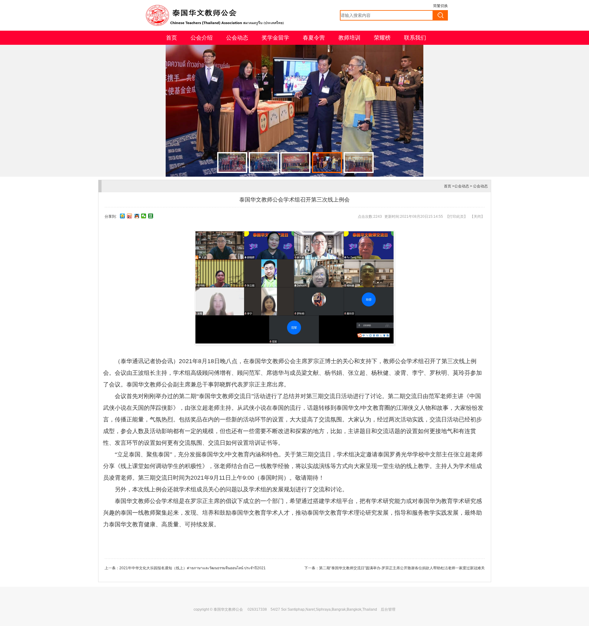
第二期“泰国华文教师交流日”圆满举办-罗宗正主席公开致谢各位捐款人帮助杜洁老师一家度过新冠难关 (402, 568)
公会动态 (237, 38)
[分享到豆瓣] (150, 215)
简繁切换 (440, 6)
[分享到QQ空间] (122, 215)
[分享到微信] (143, 215)
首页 (171, 38)
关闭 (477, 216)
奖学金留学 (275, 38)
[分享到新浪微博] (129, 215)
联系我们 (415, 38)
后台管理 (388, 609)
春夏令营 (314, 38)
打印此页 (456, 216)
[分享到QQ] (136, 215)
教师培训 (349, 38)
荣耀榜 (382, 38)
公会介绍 (202, 38)
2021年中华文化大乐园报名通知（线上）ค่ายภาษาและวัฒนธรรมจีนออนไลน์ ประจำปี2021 (192, 568)
